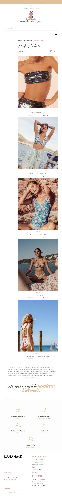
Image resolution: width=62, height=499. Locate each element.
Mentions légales (37, 464)
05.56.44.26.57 (43, 485)
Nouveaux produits (10, 477)
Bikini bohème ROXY (38, 112)
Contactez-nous (37, 469)
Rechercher (55, 28)
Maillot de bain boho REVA (37, 234)
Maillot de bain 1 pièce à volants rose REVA (38, 356)
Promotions (8, 475)
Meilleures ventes (10, 479)
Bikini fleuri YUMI (38, 295)
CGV (33, 467)
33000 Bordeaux (37, 483)
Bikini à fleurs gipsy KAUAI (38, 173)
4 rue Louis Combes (38, 482)
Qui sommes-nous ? (38, 459)
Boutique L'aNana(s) (38, 479)
